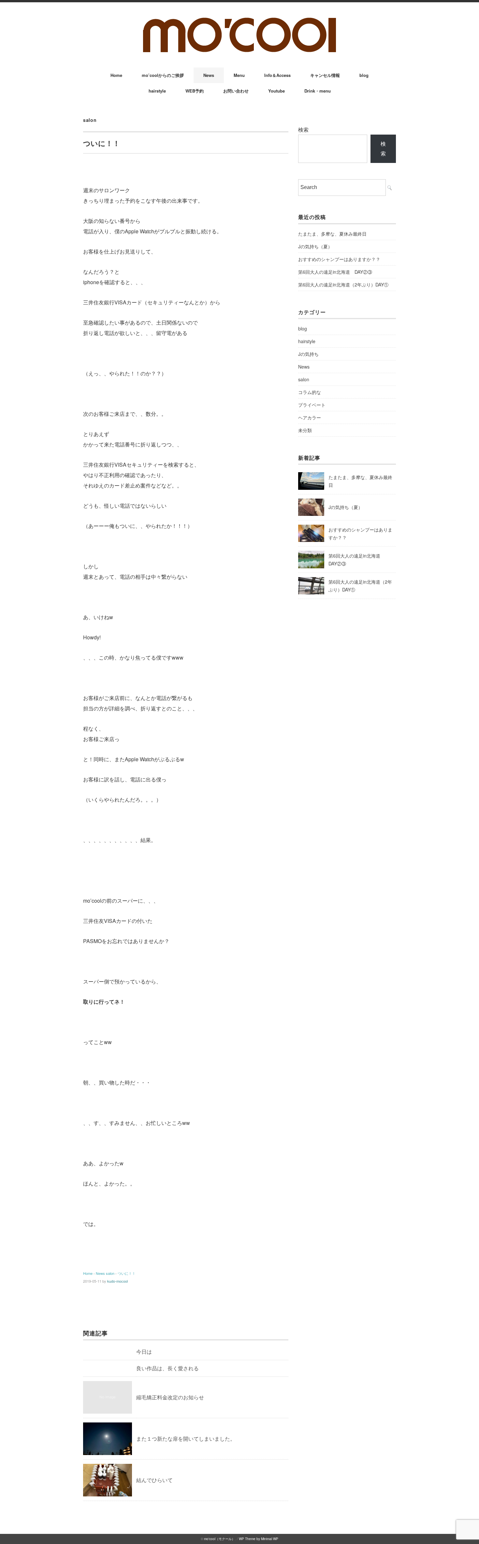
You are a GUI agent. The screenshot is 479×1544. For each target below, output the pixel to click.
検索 (303, 129)
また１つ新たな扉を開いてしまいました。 (185, 1438)
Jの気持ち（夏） (315, 246)
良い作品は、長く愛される (167, 1368)
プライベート (312, 404)
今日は (144, 1351)
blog (364, 75)
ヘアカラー (309, 417)
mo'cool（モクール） (219, 1539)
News (208, 75)
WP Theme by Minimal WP (258, 1539)
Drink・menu (317, 91)
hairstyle (157, 91)
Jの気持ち (308, 354)
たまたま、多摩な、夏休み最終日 (332, 233)
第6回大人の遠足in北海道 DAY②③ (335, 272)
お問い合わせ (236, 91)
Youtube (276, 91)
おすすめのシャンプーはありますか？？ (339, 259)
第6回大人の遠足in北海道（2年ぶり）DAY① (343, 284)
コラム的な (309, 392)
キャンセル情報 (325, 75)
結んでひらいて (154, 1480)
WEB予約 (194, 91)
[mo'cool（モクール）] (239, 20)
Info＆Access (277, 75)
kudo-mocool (117, 1281)
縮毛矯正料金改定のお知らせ (170, 1397)
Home (116, 75)
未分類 (305, 430)
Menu (239, 75)
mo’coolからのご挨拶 (163, 75)
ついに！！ (127, 1273)
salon (90, 120)
